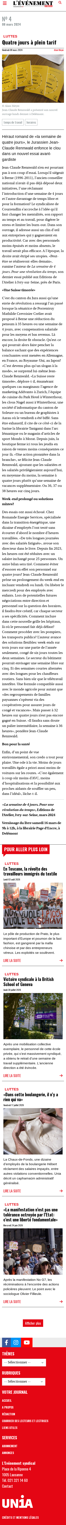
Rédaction (8, 1414)
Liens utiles (9, 1428)
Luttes (10, 36)
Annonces (8, 1453)
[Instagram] (16, 1342)
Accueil (7, 1400)
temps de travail (13, 122)
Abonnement (9, 1446)
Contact (7, 1486)
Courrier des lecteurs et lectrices (25, 1421)
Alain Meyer (59, 50)
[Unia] (17, 1501)
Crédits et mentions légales (20, 1517)
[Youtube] (26, 1342)
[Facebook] (6, 1342)
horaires (31, 122)
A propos (8, 1407)
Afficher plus (33, 1323)
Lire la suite (12, 960)
